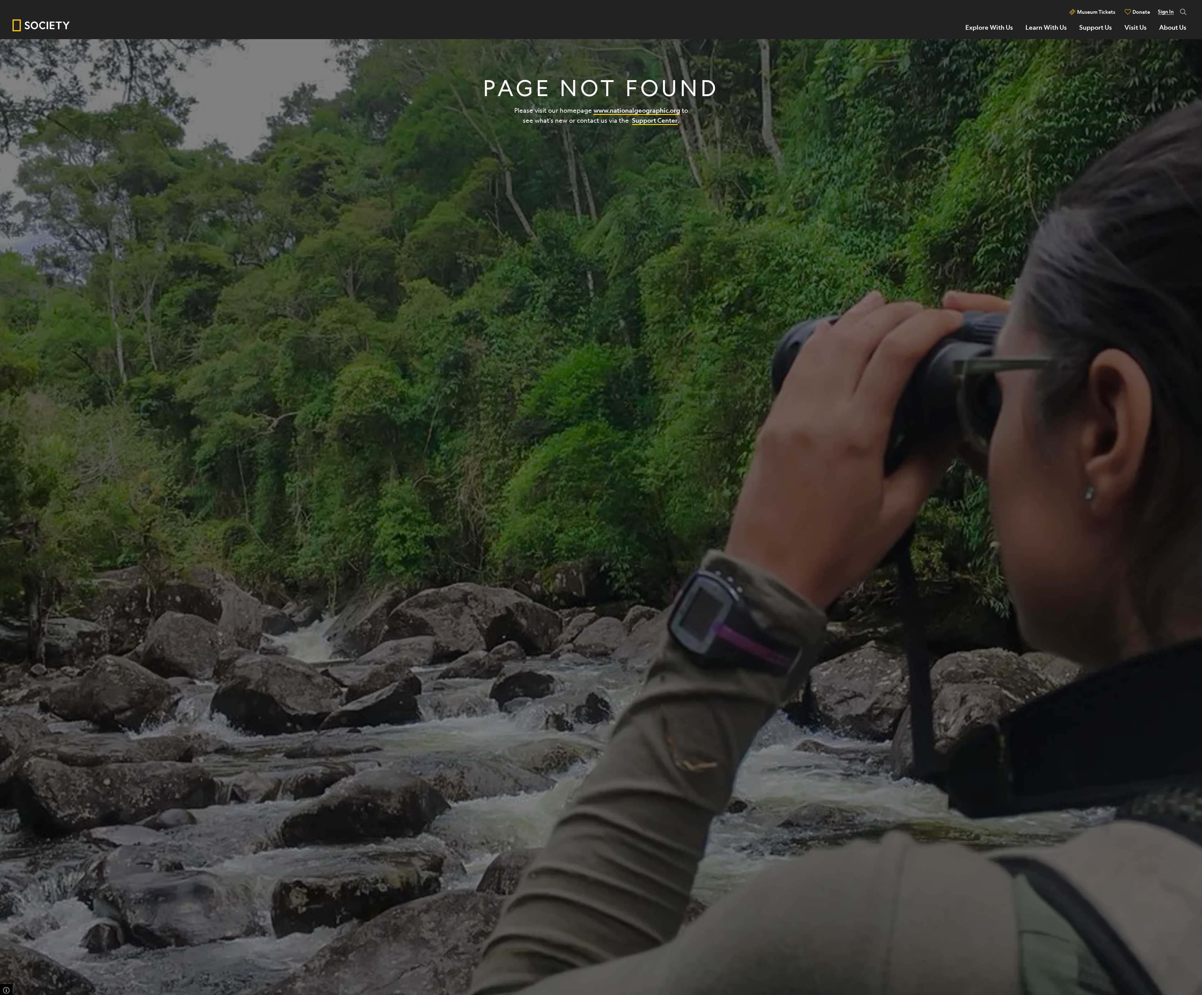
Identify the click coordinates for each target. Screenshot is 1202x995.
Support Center (655, 120)
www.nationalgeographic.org (636, 110)
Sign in (1166, 11)
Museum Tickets (1096, 11)
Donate (1141, 11)
